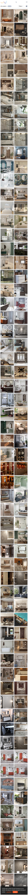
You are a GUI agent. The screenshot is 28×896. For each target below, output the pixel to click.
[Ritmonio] (7, 235)
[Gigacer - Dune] (7, 839)
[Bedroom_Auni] (20, 194)
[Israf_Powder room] (20, 688)
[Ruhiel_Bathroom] (20, 15)
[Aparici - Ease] (7, 454)
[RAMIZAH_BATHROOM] (7, 166)
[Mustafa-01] (20, 880)
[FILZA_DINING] (20, 249)
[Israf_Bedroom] (20, 70)
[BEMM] (7, 317)
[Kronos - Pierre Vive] (7, 647)
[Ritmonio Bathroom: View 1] (7, 125)
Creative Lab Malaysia (9, 21)
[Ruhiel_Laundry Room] (7, 262)
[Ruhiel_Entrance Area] (20, 454)
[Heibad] (7, 331)
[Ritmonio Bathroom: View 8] (20, 84)
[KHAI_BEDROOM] (7, 221)
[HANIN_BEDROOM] (7, 358)
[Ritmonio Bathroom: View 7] (20, 125)
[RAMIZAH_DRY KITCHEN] (7, 784)
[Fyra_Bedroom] (7, 207)
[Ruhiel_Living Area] (7, 29)
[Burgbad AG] (20, 317)
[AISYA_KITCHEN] (7, 290)
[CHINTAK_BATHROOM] (20, 839)
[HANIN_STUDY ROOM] (20, 235)
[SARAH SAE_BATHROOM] (7, 509)
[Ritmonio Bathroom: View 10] (20, 139)
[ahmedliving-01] (20, 866)
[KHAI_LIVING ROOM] (20, 221)
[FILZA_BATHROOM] (7, 386)
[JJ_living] (20, 57)
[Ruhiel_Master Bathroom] (7, 372)
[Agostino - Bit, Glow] (20, 647)
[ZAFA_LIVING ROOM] (7, 605)
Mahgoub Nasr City (8, 542)
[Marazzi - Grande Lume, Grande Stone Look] (20, 43)
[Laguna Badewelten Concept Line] (7, 729)
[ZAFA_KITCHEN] (20, 166)
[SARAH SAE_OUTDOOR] (20, 619)
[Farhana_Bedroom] (20, 496)
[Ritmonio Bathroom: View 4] (7, 98)
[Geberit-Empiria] (20, 303)
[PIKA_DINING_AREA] (20, 427)
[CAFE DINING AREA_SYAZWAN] (7, 482)
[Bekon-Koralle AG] (7, 496)
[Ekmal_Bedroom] (7, 688)
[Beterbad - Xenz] (20, 715)
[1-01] (7, 701)
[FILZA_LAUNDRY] (20, 290)
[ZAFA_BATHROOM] (20, 633)
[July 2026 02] (20, 756)
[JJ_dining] (20, 564)
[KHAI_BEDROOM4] (7, 523)
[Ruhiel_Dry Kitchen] (20, 701)
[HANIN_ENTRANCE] (7, 153)
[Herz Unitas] (20, 441)
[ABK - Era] (7, 57)
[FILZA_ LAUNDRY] (7, 303)
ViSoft (5, 762)
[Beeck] (20, 729)
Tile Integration (21, 48)
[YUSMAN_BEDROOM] (20, 413)
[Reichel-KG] (7, 345)
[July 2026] (20, 770)
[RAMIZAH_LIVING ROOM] (20, 400)
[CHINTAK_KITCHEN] (20, 674)
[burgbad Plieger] (20, 825)
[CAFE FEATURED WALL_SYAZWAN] (20, 468)
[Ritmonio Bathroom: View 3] (7, 111)
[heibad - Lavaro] (7, 715)
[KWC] (7, 180)
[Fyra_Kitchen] (7, 619)
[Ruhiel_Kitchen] (20, 29)
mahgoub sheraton (22, 268)
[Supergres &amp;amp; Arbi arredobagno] (7, 797)
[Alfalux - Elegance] (7, 276)
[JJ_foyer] (7, 578)
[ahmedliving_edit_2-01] (20, 578)
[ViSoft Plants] (20, 592)
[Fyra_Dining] (20, 605)
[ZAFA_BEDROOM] (7, 633)
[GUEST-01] (7, 866)
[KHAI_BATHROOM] (7, 427)
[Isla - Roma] (20, 784)
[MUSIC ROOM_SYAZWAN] (7, 852)
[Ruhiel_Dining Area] (7, 660)
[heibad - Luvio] (7, 743)
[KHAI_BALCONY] (20, 207)
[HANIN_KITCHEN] (7, 194)
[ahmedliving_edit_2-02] (20, 743)
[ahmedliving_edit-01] (7, 537)
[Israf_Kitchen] (7, 441)
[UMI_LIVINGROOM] (7, 43)
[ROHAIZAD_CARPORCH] (7, 413)
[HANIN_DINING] (7, 825)
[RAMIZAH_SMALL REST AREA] (20, 153)
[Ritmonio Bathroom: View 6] (7, 139)
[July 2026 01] (7, 756)
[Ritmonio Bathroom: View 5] (20, 98)
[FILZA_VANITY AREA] (20, 358)
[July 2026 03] (7, 770)
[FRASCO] (20, 180)
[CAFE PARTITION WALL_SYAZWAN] (7, 468)
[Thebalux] (7, 592)
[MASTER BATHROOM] (20, 262)
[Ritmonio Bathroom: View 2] (20, 111)
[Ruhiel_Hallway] (7, 674)
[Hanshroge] (20, 276)
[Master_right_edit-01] (7, 550)
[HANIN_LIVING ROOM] (20, 811)
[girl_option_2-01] (7, 880)
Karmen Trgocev (7, 803)
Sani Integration (21, 89)
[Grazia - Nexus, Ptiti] (20, 660)
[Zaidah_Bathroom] (7, 15)
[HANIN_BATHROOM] (7, 249)
